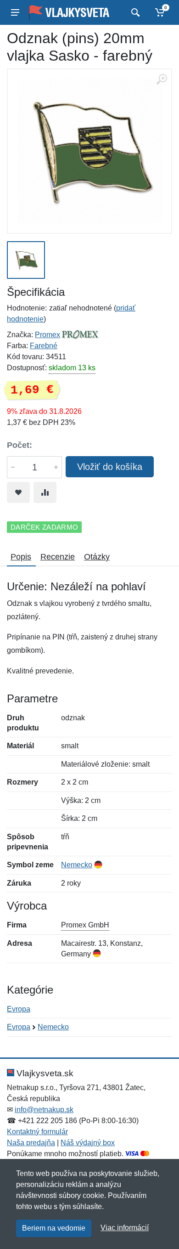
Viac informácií (125, 1228)
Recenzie (57, 556)
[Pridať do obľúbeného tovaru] (18, 492)
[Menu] (15, 12)
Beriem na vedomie (53, 1228)
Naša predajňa (31, 1143)
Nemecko (76, 865)
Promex (47, 335)
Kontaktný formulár (37, 1132)
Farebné (43, 346)
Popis (21, 556)
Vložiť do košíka (109, 467)
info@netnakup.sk (44, 1109)
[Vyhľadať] (134, 12)
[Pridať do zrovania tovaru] (45, 492)
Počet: (19, 445)
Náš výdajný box (88, 1143)
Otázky (97, 556)
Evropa (18, 1009)
